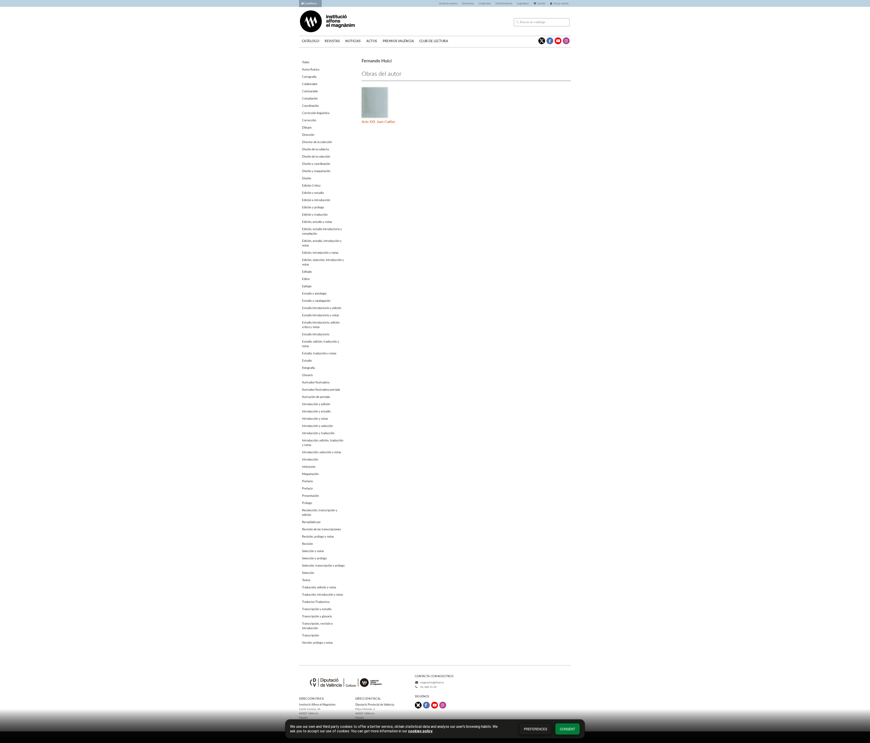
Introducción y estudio (316, 411)
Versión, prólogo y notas (317, 642)
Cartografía (309, 77)
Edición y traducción (315, 214)
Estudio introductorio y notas (320, 315)
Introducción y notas (315, 418)
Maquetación (310, 474)
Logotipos (523, 3)
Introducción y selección (317, 426)
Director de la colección (317, 142)
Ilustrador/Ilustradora (315, 382)
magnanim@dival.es (432, 682)
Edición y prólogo (313, 207)
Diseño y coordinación (316, 164)
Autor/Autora (310, 69)
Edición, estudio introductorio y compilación (322, 231)
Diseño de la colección (316, 156)
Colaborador (310, 84)
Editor (306, 279)
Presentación (310, 496)
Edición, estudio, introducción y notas (322, 243)
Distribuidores (503, 3)
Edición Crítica (311, 185)
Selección (308, 573)
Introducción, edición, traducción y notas (322, 443)
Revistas (332, 41)
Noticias (353, 41)
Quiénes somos (448, 3)
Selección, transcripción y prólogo (323, 565)
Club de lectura (433, 41)
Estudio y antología (314, 293)
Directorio (468, 3)
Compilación (310, 98)
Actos (371, 41)
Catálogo (310, 41)
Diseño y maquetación (316, 171)
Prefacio (307, 488)
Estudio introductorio (315, 334)
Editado (307, 271)
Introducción (310, 459)
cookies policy (420, 731)
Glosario (307, 375)
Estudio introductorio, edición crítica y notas (321, 325)
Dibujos (307, 127)
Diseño (306, 178)
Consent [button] (567, 729)
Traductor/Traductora (315, 602)
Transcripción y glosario (317, 616)
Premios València (398, 41)
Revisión (307, 544)
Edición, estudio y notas (317, 222)
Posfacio (307, 481)
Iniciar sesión (561, 3)
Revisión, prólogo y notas (318, 536)
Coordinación (310, 106)
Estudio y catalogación (316, 301)
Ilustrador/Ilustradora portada (321, 389)
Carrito (541, 3)
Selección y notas (313, 551)
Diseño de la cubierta (315, 149)
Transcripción (310, 635)
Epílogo (307, 286)
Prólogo (307, 503)
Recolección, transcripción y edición (319, 512)
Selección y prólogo (314, 558)
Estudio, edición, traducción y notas (320, 344)
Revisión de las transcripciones (321, 529)
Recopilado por (311, 522)
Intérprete (308, 466)
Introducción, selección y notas (321, 452)
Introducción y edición (316, 404)
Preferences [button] (535, 729)
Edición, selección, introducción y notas (323, 262)
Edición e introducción (316, 200)
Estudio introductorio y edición (321, 308)
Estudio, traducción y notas (319, 353)
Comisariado (310, 91)
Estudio (307, 360)
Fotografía (308, 368)
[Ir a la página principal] (327, 21)
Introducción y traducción (318, 433)
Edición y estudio (313, 193)
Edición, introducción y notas (320, 252)
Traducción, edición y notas (319, 587)
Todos (305, 62)
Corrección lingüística (315, 113)
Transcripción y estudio (316, 609)
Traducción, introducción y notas (322, 594)
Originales (485, 3)
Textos (306, 580)
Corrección (309, 120)
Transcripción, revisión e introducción (317, 626)
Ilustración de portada (316, 397)
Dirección (308, 135)
